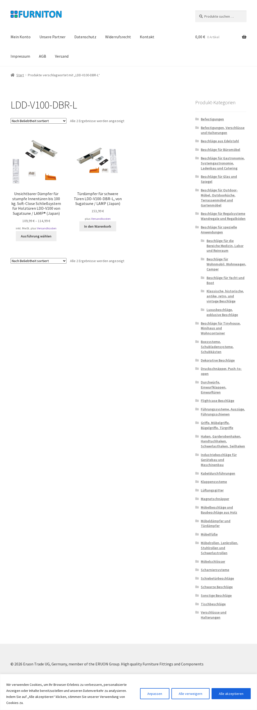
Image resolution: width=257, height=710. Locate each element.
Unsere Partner (52, 36)
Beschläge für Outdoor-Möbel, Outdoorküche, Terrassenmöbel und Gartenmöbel (219, 197)
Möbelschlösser (213, 561)
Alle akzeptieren (231, 693)
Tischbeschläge (213, 604)
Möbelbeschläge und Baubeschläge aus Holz (219, 510)
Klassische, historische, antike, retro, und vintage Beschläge (225, 296)
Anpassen (154, 693)
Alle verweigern (190, 693)
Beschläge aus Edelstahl (220, 141)
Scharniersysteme (215, 569)
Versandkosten (46, 228)
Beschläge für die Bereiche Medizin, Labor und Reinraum (225, 245)
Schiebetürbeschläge (217, 578)
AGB (42, 56)
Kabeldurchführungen (218, 473)
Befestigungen (212, 119)
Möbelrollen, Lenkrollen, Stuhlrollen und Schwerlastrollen (219, 548)
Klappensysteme (214, 481)
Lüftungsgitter (212, 490)
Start (20, 75)
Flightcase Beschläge (217, 400)
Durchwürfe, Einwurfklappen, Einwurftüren (213, 387)
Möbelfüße (209, 534)
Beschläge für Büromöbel (220, 149)
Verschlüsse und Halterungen (213, 615)
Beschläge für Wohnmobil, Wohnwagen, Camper (226, 264)
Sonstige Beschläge (216, 595)
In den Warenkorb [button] (97, 226)
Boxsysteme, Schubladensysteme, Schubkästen (217, 346)
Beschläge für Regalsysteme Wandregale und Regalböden (223, 216)
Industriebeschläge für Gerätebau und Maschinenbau (219, 459)
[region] (128, 692)
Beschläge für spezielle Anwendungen (219, 229)
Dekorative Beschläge (218, 360)
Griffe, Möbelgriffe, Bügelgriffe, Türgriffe (217, 425)
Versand (62, 56)
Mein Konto (21, 36)
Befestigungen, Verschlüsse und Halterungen (222, 130)
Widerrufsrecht (118, 36)
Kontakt (147, 36)
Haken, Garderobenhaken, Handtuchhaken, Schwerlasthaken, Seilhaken (223, 441)
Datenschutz (85, 36)
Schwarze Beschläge (217, 587)
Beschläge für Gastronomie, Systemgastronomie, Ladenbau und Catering (223, 163)
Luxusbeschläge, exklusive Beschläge (222, 312)
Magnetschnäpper (215, 498)
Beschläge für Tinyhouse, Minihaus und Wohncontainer (221, 328)
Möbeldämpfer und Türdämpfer (215, 523)
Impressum (20, 56)
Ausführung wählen (36, 236)
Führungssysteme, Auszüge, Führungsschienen (223, 411)
